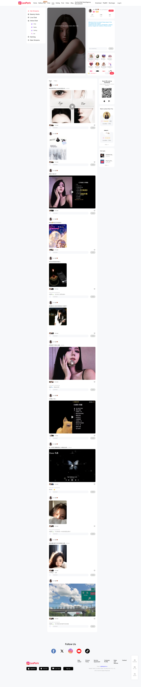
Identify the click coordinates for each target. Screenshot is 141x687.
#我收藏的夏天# (53, 543)
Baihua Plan (42, 3)
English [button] (105, 3)
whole (67, 88)
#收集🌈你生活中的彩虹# (55, 222)
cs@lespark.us (103, 666)
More (107, 144)
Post (62, 3)
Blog (72, 3)
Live (53, 3)
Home (35, 3)
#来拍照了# (52, 345)
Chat (48, 3)
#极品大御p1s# (52, 174)
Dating (58, 3)
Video (67, 3)
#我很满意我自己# (53, 88)
